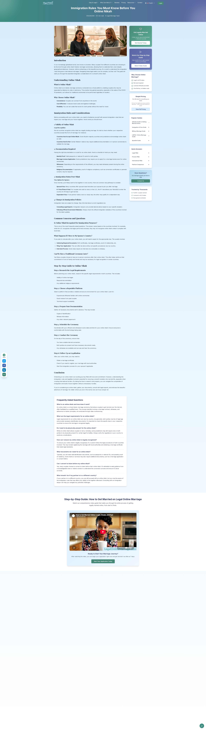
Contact (140, 2)
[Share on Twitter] (4, 361)
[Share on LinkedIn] (4, 370)
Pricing (123, 2)
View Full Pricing (141, 109)
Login (160, 3)
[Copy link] (4, 374)
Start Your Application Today (103, 561)
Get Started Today (140, 43)
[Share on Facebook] (4, 365)
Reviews (116, 2)
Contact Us (140, 181)
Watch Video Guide (141, 66)
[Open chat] (202, 726)
